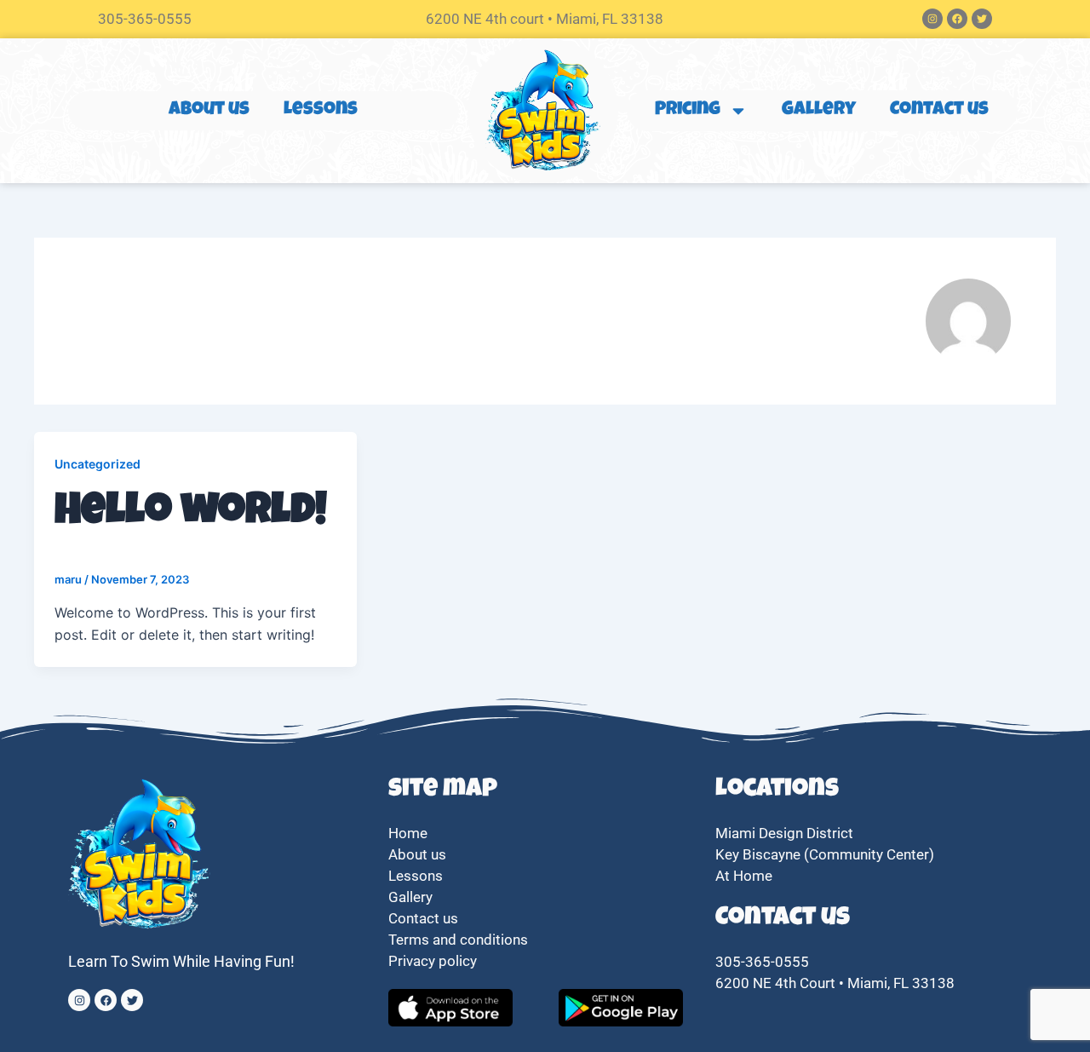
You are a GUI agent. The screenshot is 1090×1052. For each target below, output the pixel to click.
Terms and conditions (458, 939)
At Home (743, 875)
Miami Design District (784, 833)
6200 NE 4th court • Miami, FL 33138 (544, 18)
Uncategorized (97, 464)
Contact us (939, 110)
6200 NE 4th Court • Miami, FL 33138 (835, 983)
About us (209, 110)
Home (407, 833)
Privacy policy (434, 960)
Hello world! (190, 513)
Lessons (321, 110)
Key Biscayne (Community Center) (824, 854)
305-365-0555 (145, 18)
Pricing (687, 110)
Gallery (819, 110)
